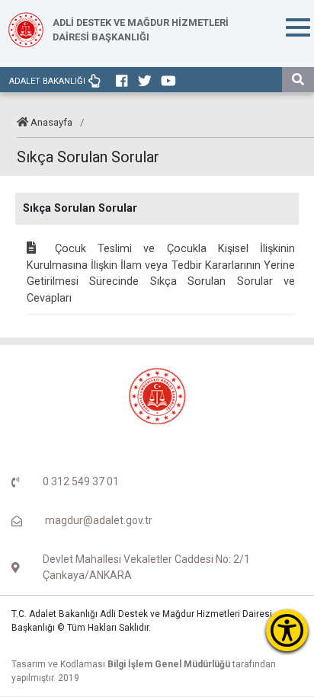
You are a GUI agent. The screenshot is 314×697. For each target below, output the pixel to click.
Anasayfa (51, 122)
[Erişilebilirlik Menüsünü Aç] (287, 630)
